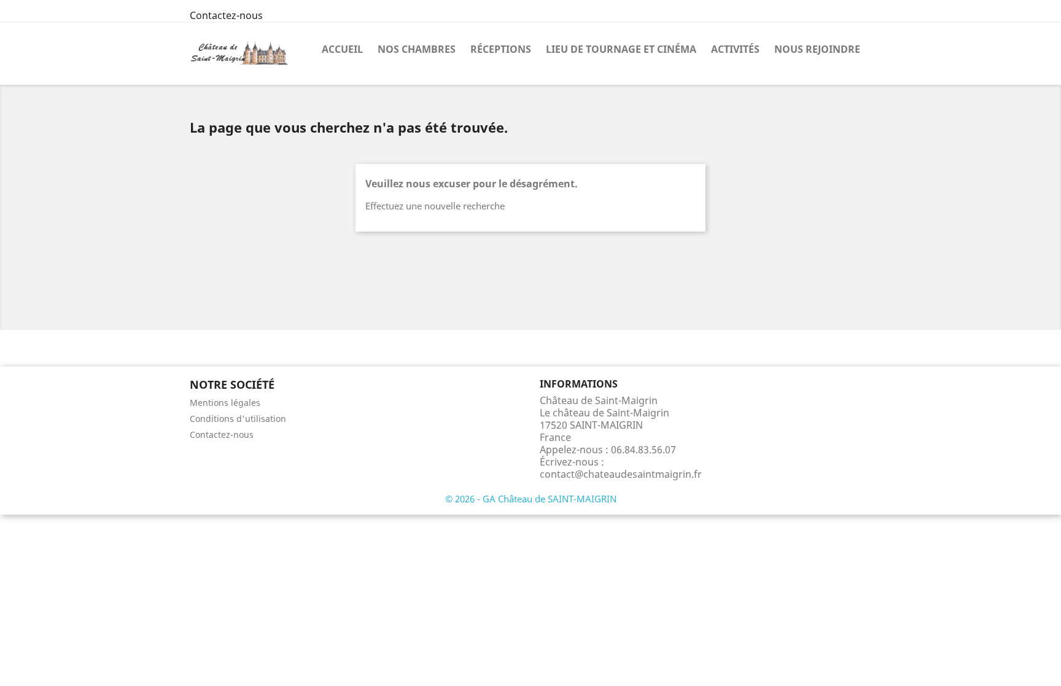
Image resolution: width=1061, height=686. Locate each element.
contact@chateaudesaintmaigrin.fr (621, 474)
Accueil (342, 49)
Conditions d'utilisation (238, 418)
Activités (735, 49)
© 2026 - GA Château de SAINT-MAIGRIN (530, 499)
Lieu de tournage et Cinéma (621, 49)
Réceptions (500, 49)
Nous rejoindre (817, 49)
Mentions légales (225, 402)
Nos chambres (417, 49)
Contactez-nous (226, 15)
